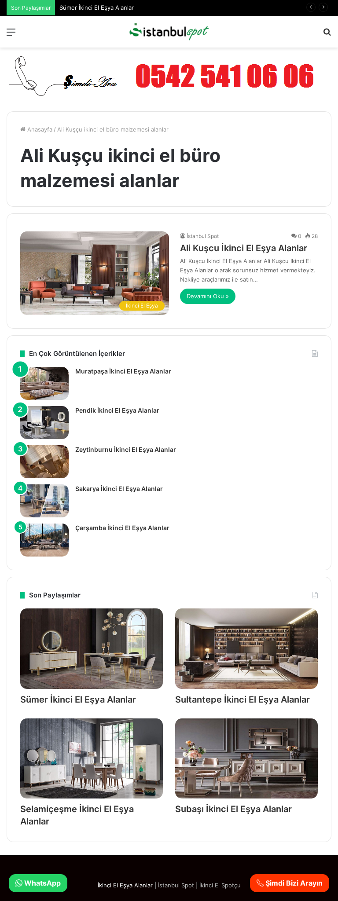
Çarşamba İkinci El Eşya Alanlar (122, 527)
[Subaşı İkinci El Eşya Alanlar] (246, 758)
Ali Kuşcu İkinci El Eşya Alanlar (243, 248)
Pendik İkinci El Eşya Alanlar (117, 410)
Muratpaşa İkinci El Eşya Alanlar (123, 371)
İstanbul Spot (203, 236)
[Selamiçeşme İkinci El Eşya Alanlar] (91, 758)
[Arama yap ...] (327, 35)
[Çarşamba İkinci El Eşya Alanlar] (44, 540)
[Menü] (11, 35)
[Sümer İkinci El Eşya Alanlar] (91, 648)
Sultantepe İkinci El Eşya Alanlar (242, 699)
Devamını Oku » (208, 296)
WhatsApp (41, 883)
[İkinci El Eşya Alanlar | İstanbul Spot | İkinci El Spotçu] (169, 31)
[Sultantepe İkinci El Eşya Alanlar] (246, 648)
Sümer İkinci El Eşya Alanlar (96, 7)
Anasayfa (39, 129)
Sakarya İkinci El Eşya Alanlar (119, 488)
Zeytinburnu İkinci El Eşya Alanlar (125, 449)
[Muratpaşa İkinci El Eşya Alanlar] (44, 383)
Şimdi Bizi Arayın (293, 883)
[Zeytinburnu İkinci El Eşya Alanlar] (44, 461)
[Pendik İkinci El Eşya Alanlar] (44, 422)
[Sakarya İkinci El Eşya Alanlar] (44, 500)
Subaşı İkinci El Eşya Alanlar (233, 809)
